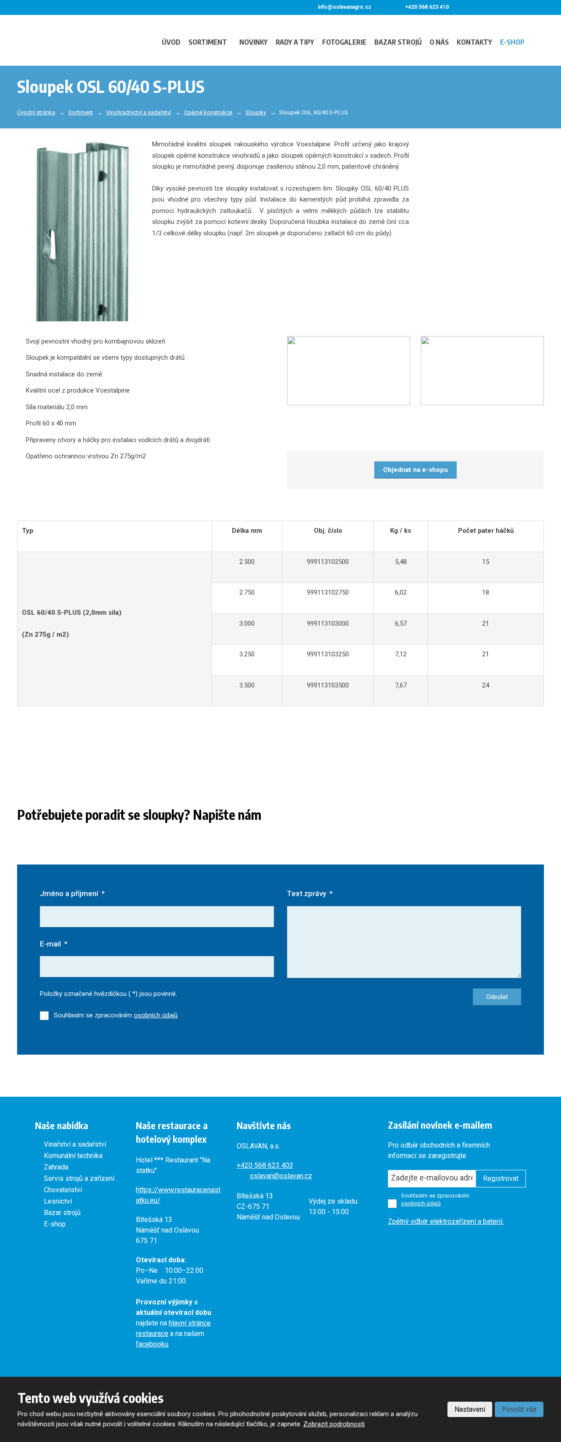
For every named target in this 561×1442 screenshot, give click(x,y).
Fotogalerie (344, 42)
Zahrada (56, 1167)
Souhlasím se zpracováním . (116, 1015)
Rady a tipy (295, 42)
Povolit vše (519, 1409)
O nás (439, 42)
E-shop (512, 42)
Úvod (171, 42)
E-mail (53, 943)
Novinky (253, 42)
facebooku (152, 1344)
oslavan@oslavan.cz (281, 1176)
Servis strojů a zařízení (79, 1178)
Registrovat (500, 1178)
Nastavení (469, 1409)
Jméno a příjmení (72, 893)
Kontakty (474, 42)
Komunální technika (73, 1155)
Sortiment (207, 42)
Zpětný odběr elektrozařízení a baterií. (446, 1221)
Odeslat (497, 997)
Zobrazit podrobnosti (334, 1424)
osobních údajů (156, 1015)
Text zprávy (310, 893)
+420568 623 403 (265, 1165)
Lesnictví (58, 1201)
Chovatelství (63, 1190)
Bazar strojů (398, 42)
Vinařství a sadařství (75, 1144)
